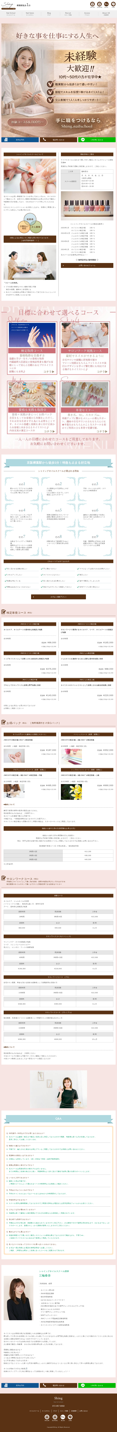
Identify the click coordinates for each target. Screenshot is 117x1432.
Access (87, 14)
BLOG (106, 7)
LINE (113, 7)
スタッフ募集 (64, 1411)
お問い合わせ (83, 1411)
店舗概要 (74, 1411)
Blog (49, 14)
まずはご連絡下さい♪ (58, 597)
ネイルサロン (46, 1411)
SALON (92, 7)
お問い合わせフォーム (87, 265)
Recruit (68, 14)
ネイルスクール (34, 1411)
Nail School (10, 14)
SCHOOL (99, 7)
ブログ (55, 1411)
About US (106, 14)
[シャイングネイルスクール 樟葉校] (8, 5)
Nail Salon (30, 14)
